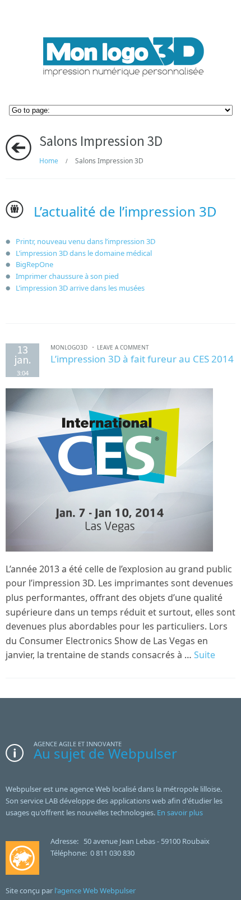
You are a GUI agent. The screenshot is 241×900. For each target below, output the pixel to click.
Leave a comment (123, 347)
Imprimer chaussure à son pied (67, 276)
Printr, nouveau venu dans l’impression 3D (85, 241)
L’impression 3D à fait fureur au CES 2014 (142, 358)
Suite (204, 655)
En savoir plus (180, 812)
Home (48, 161)
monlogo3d (68, 347)
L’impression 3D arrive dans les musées (80, 288)
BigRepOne (34, 264)
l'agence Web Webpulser (95, 890)
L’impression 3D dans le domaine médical (84, 253)
